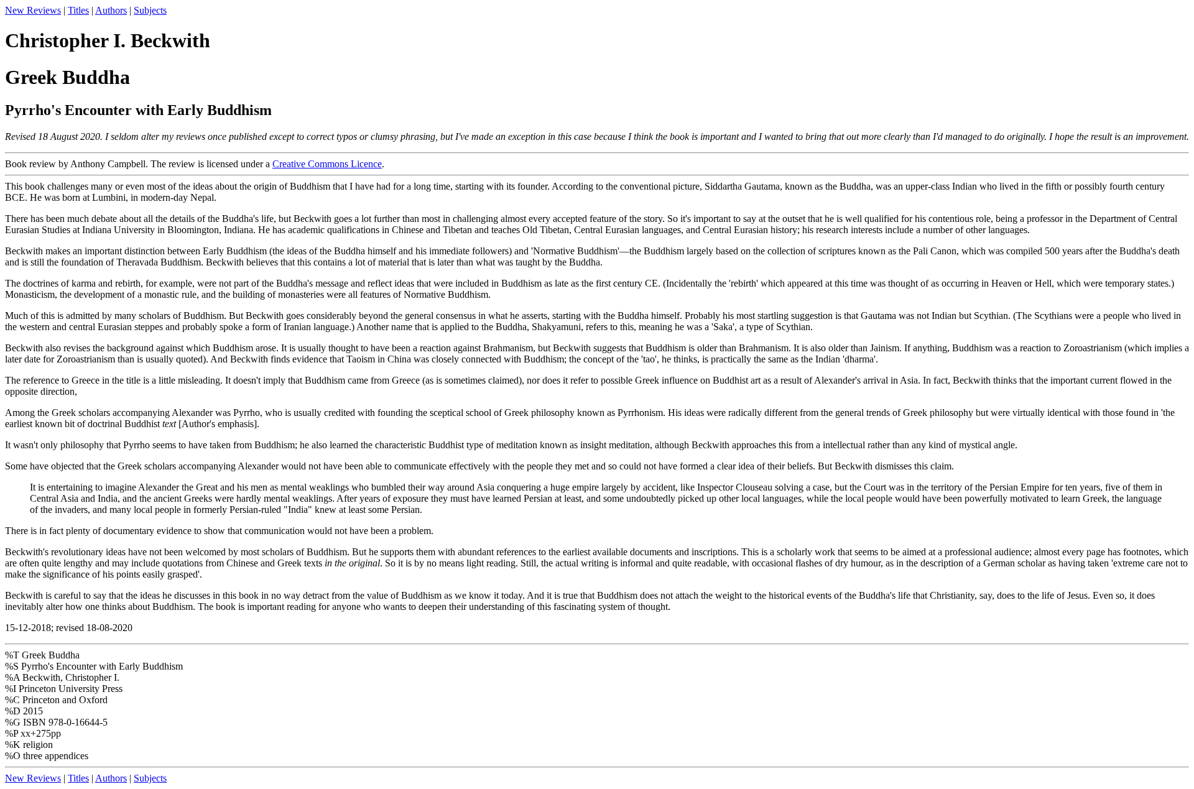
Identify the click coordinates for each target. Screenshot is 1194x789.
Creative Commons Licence (327, 164)
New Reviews (33, 10)
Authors (111, 10)
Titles (78, 10)
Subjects (150, 10)
